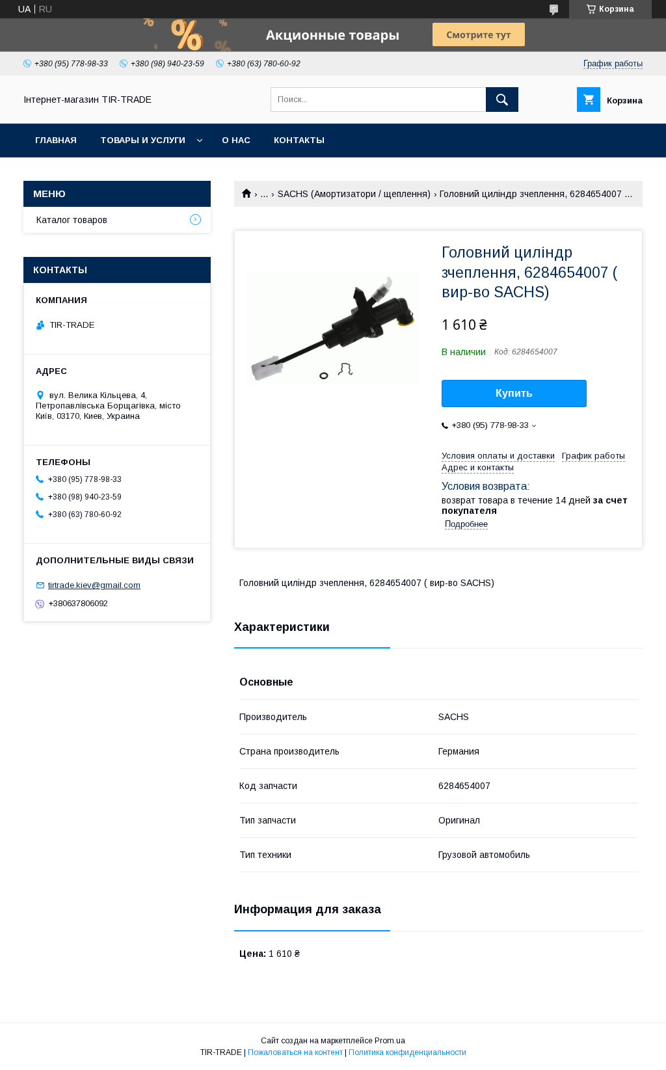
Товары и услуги (142, 140)
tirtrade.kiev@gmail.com (94, 585)
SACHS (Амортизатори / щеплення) (354, 194)
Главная (56, 140)
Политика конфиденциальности (407, 1052)
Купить (514, 393)
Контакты (299, 140)
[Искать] (502, 99)
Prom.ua (390, 1040)
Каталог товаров (71, 220)
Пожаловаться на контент (295, 1052)
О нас (236, 140)
